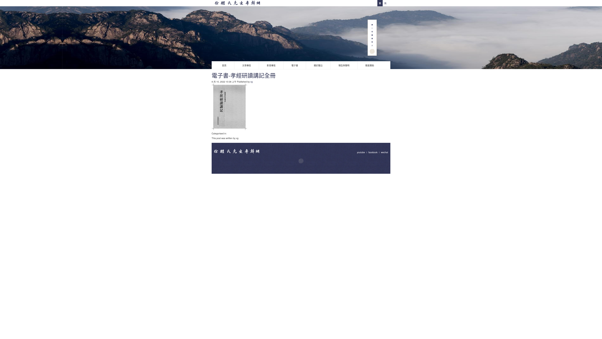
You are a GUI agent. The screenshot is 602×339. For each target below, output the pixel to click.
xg (251, 81)
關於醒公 (318, 65)
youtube (361, 152)
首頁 (224, 65)
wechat (384, 152)
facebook (373, 152)
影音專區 (271, 65)
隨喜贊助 (369, 65)
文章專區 (246, 65)
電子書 (294, 65)
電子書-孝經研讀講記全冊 (244, 75)
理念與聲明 (343, 65)
